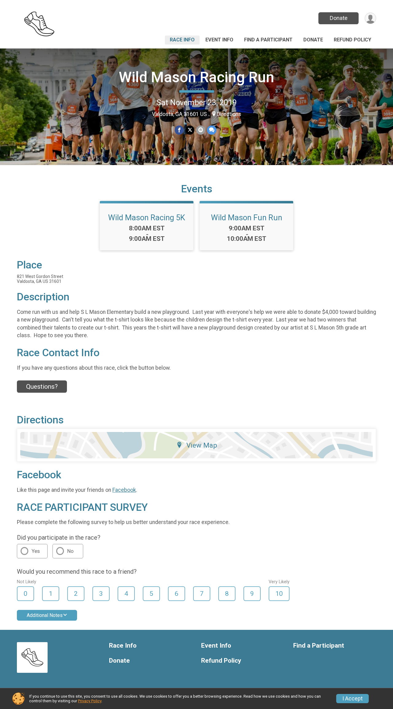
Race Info (182, 40)
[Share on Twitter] (189, 129)
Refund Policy (352, 40)
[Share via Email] (200, 129)
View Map (201, 445)
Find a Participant (268, 40)
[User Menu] (370, 18)
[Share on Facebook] (179, 129)
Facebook (124, 490)
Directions (229, 114)
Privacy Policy (89, 701)
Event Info (219, 40)
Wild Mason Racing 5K (146, 217)
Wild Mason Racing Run (196, 77)
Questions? (42, 386)
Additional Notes (45, 615)
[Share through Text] (211, 129)
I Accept (352, 699)
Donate (339, 18)
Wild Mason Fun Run (246, 217)
